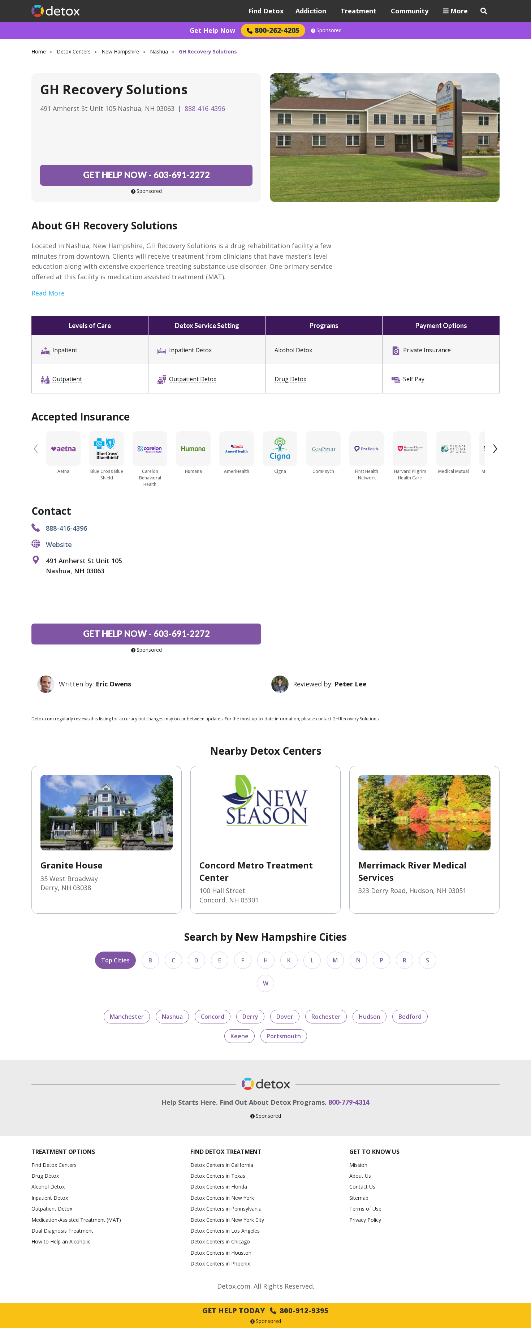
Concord (212, 1017)
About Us (360, 1175)
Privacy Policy (365, 1219)
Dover (284, 1017)
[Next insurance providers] (495, 448)
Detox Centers (74, 51)
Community (409, 11)
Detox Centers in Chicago (220, 1241)
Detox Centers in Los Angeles (225, 1230)
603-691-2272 (146, 174)
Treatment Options (63, 1152)
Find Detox (266, 11)
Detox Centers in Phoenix (220, 1263)
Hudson (369, 1017)
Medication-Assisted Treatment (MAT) (76, 1219)
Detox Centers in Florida (218, 1186)
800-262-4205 (277, 30)
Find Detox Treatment (226, 1152)
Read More (48, 293)
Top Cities (115, 960)
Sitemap (358, 1197)
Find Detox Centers (54, 1164)
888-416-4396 (205, 108)
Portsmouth (284, 1036)
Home (38, 51)
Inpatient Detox (190, 350)
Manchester (127, 1017)
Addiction (310, 11)
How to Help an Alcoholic (60, 1241)
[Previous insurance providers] (35, 448)
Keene (239, 1036)
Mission (358, 1164)
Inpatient (64, 350)
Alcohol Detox (293, 350)
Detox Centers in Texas (217, 1175)
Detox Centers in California (221, 1164)
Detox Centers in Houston (220, 1252)
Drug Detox (290, 379)
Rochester (326, 1017)
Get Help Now (212, 30)
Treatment (358, 11)
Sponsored (329, 30)
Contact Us (362, 1186)
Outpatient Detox (192, 379)
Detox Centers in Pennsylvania (226, 1208)
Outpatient (67, 379)
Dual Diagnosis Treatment (62, 1230)
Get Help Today (265, 1310)
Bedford (410, 1017)
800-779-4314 (349, 1102)
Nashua (159, 51)
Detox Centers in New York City (227, 1219)
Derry (250, 1017)
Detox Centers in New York (222, 1197)
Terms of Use (365, 1208)
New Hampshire (120, 51)
